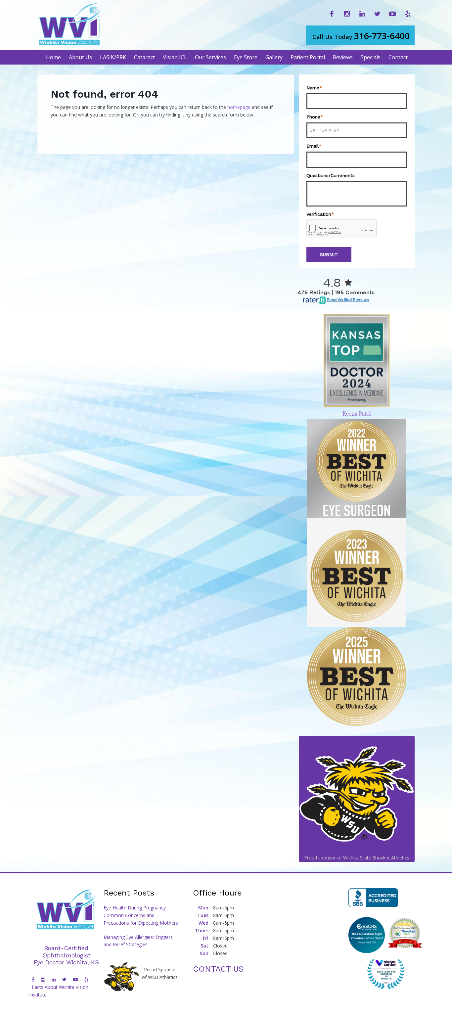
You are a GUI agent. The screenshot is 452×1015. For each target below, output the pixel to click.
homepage (238, 107)
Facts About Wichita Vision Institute (58, 991)
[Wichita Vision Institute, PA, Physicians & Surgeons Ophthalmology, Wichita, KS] (373, 897)
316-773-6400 (361, 36)
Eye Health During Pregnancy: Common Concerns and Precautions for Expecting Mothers (141, 915)
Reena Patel (356, 413)
